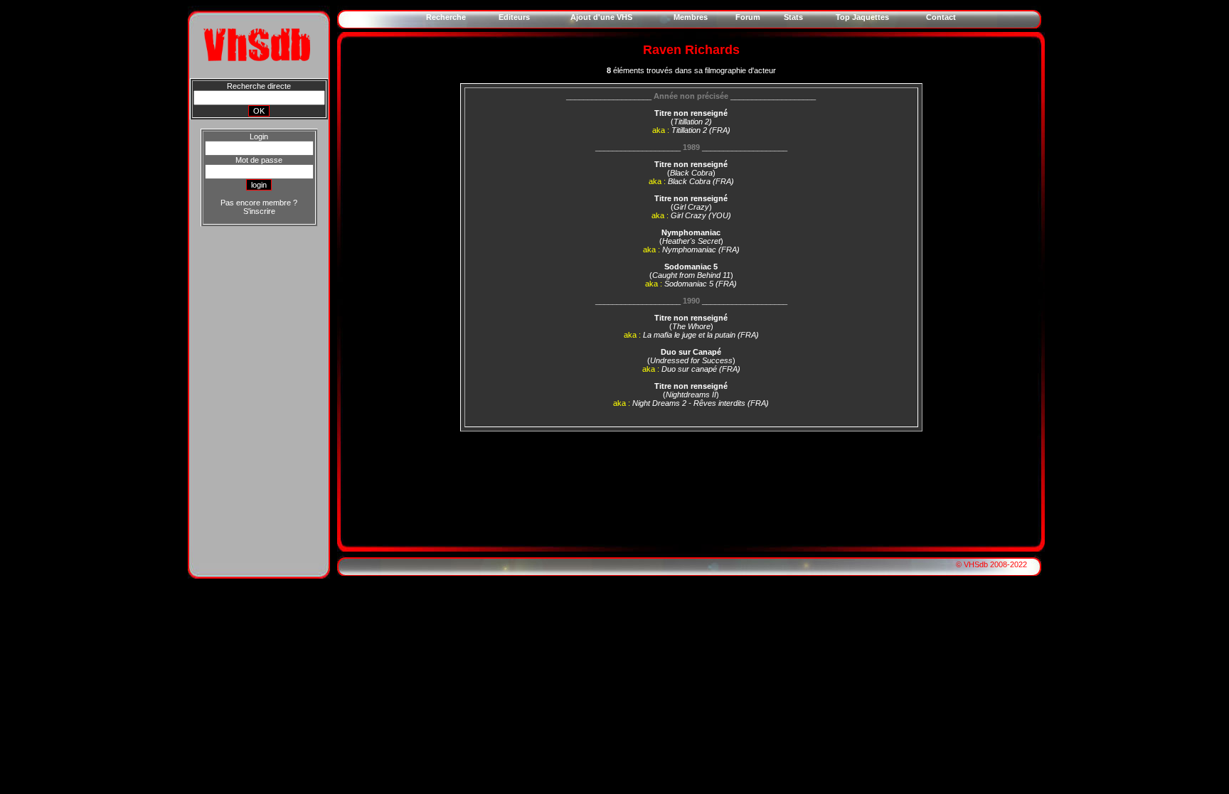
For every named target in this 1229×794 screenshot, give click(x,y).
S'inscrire (259, 211)
